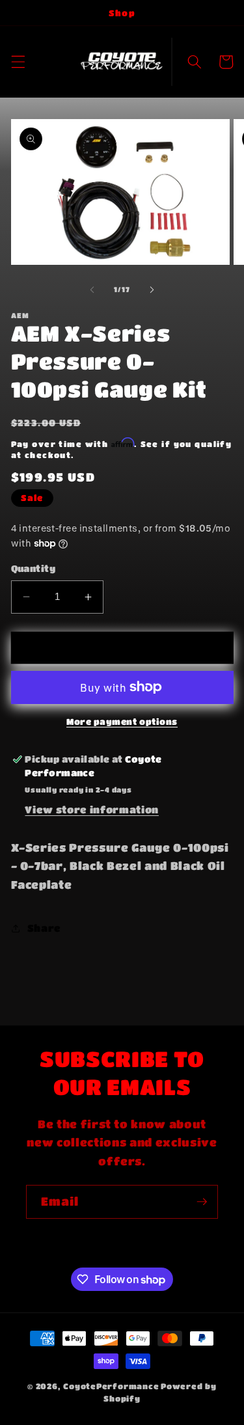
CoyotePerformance (111, 1386)
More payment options (122, 721)
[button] (17, 61)
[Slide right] (152, 289)
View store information (92, 809)
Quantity (33, 568)
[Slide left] (91, 289)
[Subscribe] (201, 1202)
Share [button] (44, 928)
